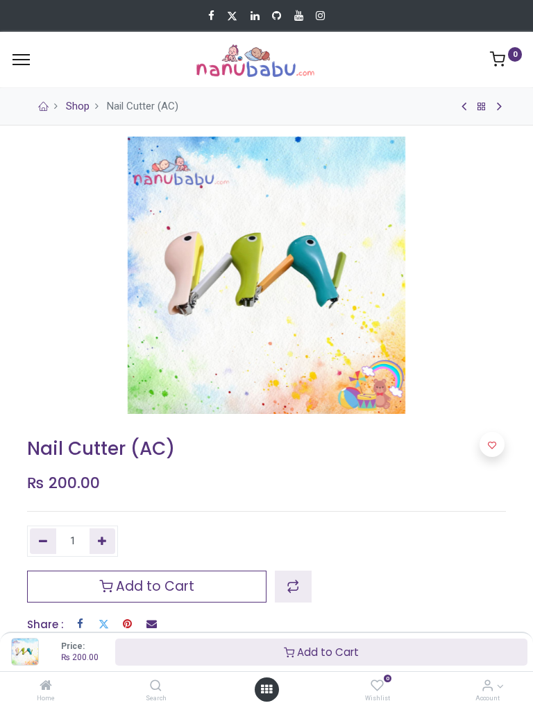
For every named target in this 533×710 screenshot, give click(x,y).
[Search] (155, 686)
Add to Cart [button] (153, 586)
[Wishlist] (377, 686)
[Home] (46, 686)
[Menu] (21, 59)
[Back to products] (481, 106)
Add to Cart (326, 652)
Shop (78, 106)
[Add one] (103, 541)
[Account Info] (487, 686)
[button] (293, 587)
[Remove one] (43, 541)
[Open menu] (266, 689)
